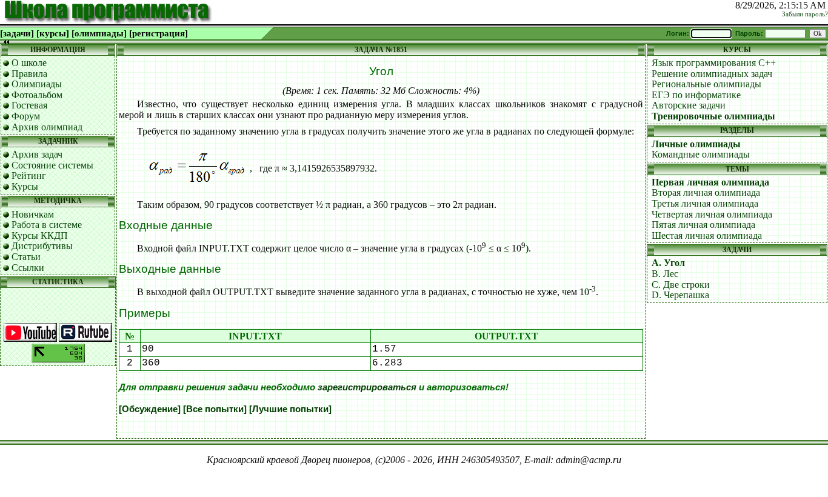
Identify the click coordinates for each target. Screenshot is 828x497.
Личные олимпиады (696, 144)
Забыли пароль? (805, 14)
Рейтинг (29, 175)
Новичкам (33, 214)
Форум (26, 116)
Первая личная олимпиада (710, 182)
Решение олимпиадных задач (712, 73)
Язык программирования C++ (714, 63)
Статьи (26, 257)
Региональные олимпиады (706, 84)
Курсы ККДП (40, 235)
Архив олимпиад (47, 127)
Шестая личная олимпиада (707, 235)
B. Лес (665, 274)
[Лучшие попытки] (290, 409)
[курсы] (52, 33)
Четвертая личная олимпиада (712, 214)
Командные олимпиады (701, 154)
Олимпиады (37, 84)
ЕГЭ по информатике (696, 95)
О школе (29, 63)
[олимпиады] (99, 33)
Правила (29, 73)
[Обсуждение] (150, 409)
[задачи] (17, 33)
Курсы (25, 186)
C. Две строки (681, 284)
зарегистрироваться (367, 387)
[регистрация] (158, 33)
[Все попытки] (215, 409)
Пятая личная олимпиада (703, 224)
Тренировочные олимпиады (713, 116)
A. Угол (668, 263)
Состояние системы (52, 165)
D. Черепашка (680, 295)
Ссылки (28, 267)
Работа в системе (47, 224)
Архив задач (37, 154)
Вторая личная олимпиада (706, 192)
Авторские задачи (689, 105)
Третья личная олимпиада (705, 203)
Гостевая (29, 105)
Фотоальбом (37, 95)
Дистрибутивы (42, 246)
